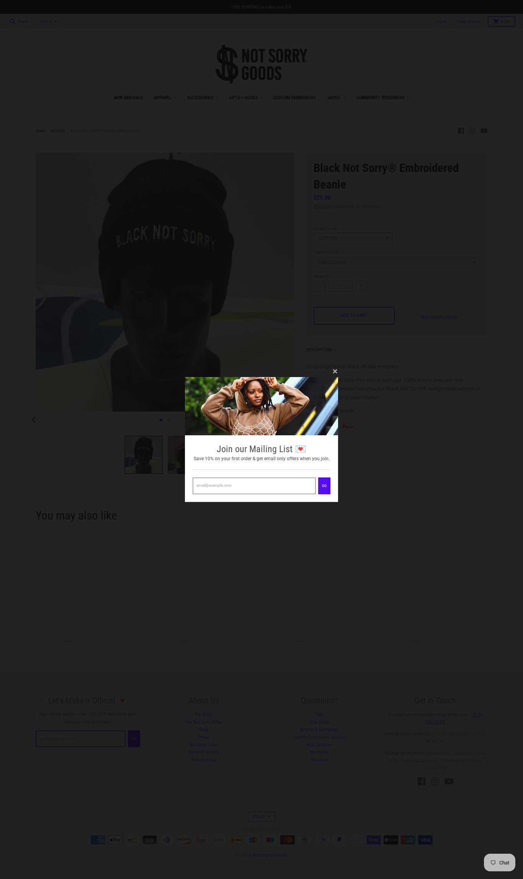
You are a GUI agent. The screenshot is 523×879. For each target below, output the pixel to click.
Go (324, 486)
